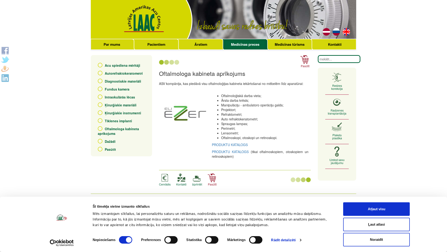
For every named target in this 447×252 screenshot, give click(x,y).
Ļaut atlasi (376, 224)
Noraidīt (376, 240)
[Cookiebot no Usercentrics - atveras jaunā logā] (61, 242)
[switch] (171, 240)
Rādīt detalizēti (283, 240)
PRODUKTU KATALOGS (230, 144)
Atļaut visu (376, 209)
